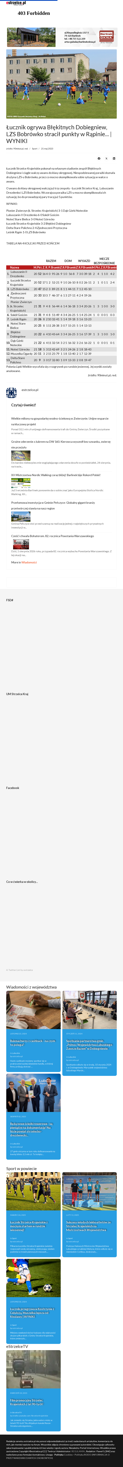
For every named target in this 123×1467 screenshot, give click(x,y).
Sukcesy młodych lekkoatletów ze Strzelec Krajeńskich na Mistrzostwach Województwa (88, 1226)
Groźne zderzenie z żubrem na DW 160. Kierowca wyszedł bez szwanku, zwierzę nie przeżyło (61, 444)
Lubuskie (16, 1053)
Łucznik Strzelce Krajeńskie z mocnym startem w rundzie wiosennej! (29, 1226)
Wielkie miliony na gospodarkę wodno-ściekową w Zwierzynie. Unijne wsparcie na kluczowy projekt (60, 421)
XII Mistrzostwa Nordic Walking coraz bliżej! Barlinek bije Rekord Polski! (56, 475)
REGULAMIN (78, 1451)
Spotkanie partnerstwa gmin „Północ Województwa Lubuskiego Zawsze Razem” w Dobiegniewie (89, 1044)
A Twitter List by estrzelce (19, 970)
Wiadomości (29, 562)
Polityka (79, 1454)
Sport (34, 148)
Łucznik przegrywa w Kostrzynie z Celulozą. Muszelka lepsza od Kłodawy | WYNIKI (32, 1312)
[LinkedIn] (114, 158)
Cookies (68, 1454)
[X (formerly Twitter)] (106, 158)
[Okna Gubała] (61, 37)
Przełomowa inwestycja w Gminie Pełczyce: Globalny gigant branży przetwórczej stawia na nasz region (53, 505)
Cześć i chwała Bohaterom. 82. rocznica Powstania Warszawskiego (52, 536)
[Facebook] (99, 158)
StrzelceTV (17, 1412)
